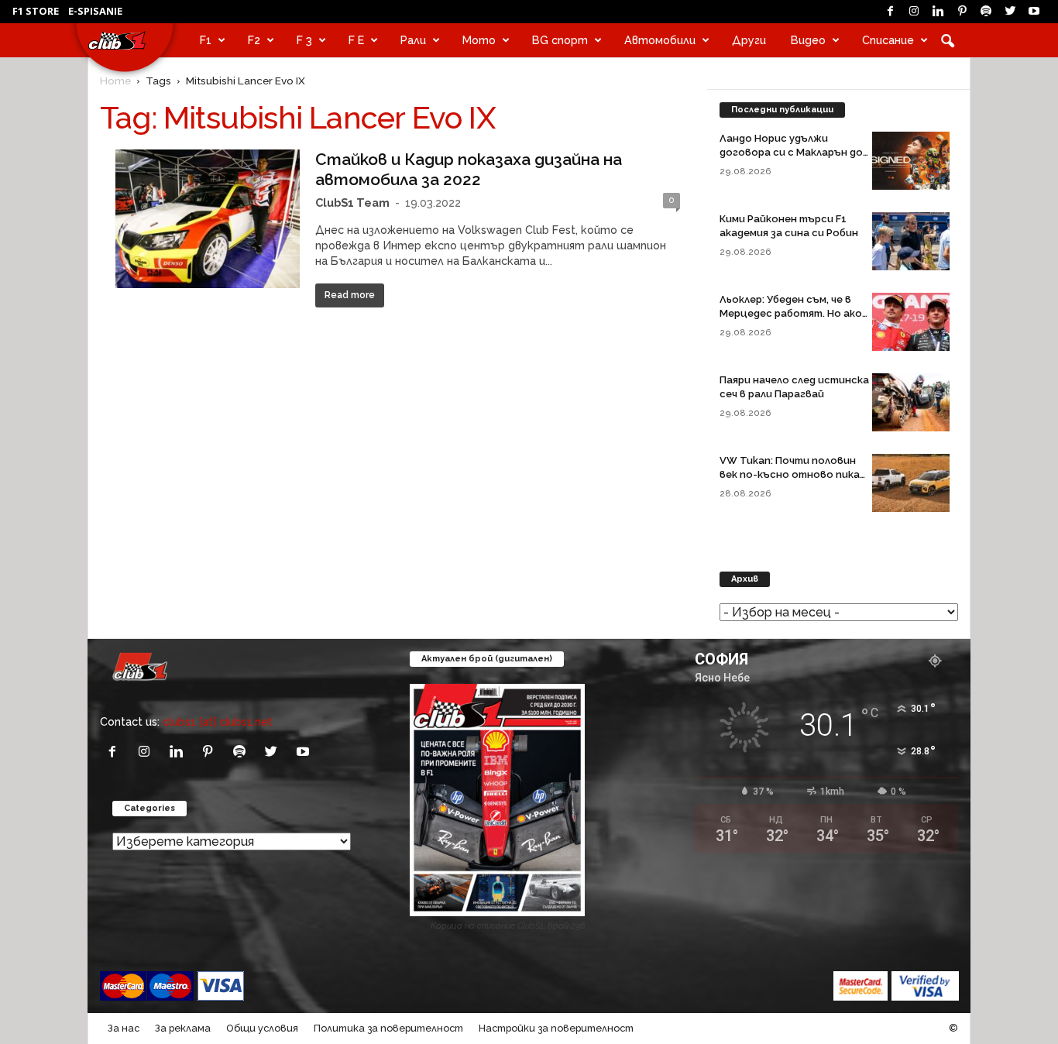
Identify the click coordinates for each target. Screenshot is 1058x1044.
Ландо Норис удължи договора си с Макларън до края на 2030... (791, 152)
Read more (350, 295)
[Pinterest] (962, 11)
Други (749, 39)
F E (356, 39)
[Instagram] (914, 11)
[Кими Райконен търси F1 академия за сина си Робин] (911, 241)
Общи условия (262, 1028)
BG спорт (560, 39)
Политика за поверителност (388, 1028)
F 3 (304, 39)
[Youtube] (1034, 11)
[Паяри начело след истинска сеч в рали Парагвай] (911, 402)
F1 (205, 39)
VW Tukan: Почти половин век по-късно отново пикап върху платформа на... (793, 474)
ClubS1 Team (352, 202)
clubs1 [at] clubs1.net (218, 721)
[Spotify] (986, 11)
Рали (413, 39)
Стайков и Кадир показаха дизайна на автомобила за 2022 (468, 169)
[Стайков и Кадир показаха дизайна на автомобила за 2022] (207, 218)
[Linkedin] (938, 11)
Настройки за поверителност (556, 1028)
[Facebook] (890, 11)
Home (115, 80)
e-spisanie (95, 11)
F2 (254, 39)
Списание (888, 39)
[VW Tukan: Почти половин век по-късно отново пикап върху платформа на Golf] (911, 483)
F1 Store (35, 11)
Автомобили (660, 39)
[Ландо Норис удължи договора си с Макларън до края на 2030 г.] (911, 161)
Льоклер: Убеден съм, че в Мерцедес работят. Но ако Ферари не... (791, 313)
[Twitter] (1010, 11)
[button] (947, 40)
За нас (123, 1028)
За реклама (183, 1028)
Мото (479, 39)
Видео (808, 39)
